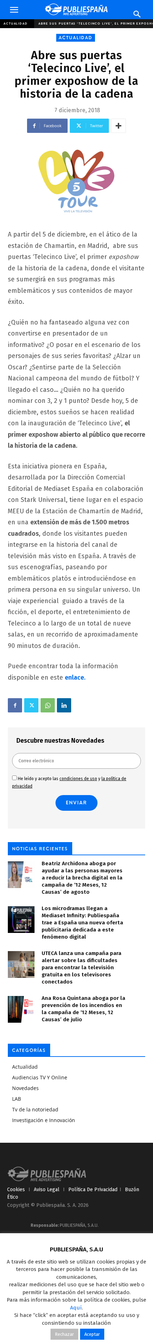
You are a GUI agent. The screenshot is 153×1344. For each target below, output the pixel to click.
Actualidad (16, 23)
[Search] (137, 14)
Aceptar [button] (92, 1334)
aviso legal (46, 1190)
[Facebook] (15, 705)
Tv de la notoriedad (35, 1109)
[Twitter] (31, 705)
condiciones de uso (78, 778)
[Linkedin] (64, 705)
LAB (16, 1098)
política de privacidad (92, 1190)
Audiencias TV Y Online (39, 1077)
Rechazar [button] (64, 1334)
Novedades (25, 1088)
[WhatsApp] (48, 705)
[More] (118, 126)
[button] (13, 10)
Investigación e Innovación (43, 1120)
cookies (16, 1190)
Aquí (76, 1307)
